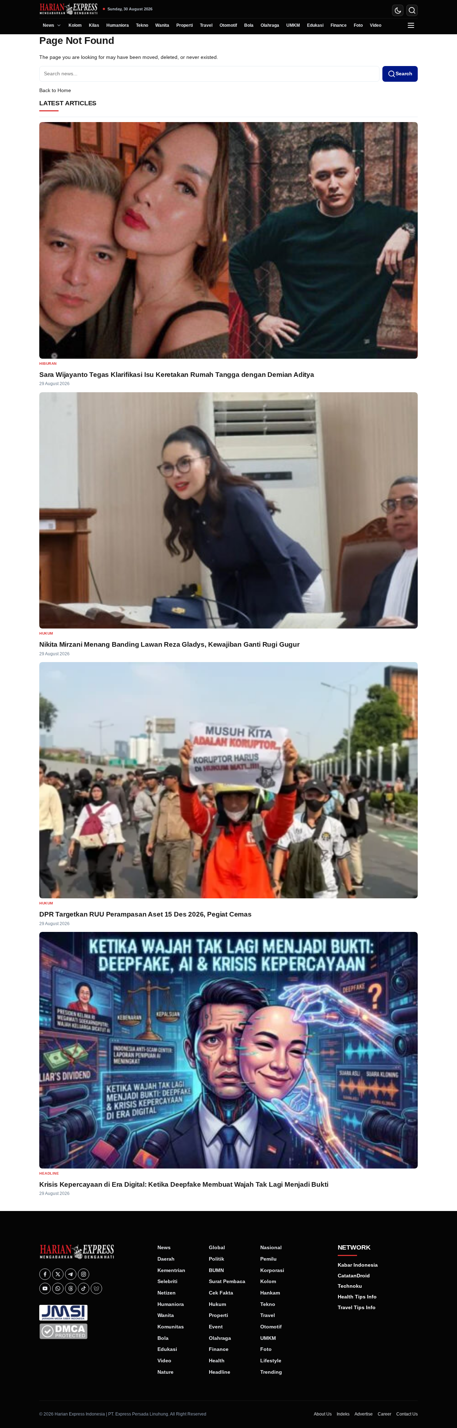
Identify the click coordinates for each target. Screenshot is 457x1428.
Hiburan (48, 363)
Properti (184, 25)
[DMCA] (93, 1331)
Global (217, 1247)
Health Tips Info (357, 1297)
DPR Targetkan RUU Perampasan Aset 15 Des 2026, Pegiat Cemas (145, 914)
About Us (323, 1414)
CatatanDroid (354, 1275)
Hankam (270, 1293)
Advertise (364, 1414)
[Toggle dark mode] (397, 10)
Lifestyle (270, 1360)
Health (217, 1360)
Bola (248, 25)
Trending (271, 1372)
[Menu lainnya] (411, 25)
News (48, 25)
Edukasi (315, 25)
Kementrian (171, 1270)
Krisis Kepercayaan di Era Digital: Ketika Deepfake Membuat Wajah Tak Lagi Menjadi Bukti (183, 1184)
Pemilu (268, 1259)
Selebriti (167, 1281)
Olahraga (270, 25)
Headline (49, 1173)
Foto (358, 25)
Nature (165, 1372)
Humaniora (117, 25)
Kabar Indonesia (358, 1265)
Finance (339, 25)
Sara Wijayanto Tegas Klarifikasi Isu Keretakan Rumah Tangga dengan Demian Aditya (176, 374)
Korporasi (272, 1270)
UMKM (293, 25)
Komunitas (170, 1326)
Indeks (343, 1414)
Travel (206, 25)
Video (375, 25)
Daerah (166, 1259)
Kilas (94, 25)
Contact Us (407, 1414)
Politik (216, 1259)
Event (216, 1326)
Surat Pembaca (227, 1281)
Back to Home (55, 90)
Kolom (75, 25)
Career (384, 1414)
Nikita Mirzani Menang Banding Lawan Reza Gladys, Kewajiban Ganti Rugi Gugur (169, 644)
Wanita (162, 25)
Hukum (46, 633)
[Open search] (412, 10)
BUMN (216, 1270)
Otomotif (228, 25)
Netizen (166, 1293)
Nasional (271, 1247)
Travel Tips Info (357, 1307)
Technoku (350, 1286)
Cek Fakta (221, 1293)
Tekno (142, 25)
